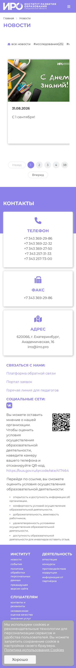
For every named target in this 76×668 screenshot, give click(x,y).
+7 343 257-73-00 (38, 259)
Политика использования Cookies (34, 650)
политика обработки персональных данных (20, 574)
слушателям (23, 597)
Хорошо (20, 659)
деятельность (54, 554)
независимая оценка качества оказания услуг (22, 614)
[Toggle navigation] (69, 6)
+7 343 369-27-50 (38, 249)
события (16, 564)
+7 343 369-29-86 (38, 238)
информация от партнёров (52, 579)
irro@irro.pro (38, 347)
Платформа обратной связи (31, 373)
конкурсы (48, 564)
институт (20, 554)
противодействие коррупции (54, 570)
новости (16, 559)
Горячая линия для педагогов (32, 390)
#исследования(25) (49, 44)
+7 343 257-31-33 (38, 254)
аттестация (49, 559)
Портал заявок (19, 382)
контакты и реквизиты (18, 604)
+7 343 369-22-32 (38, 243)
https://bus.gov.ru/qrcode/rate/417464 (37, 471)
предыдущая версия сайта (19, 586)
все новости (21, 44)
